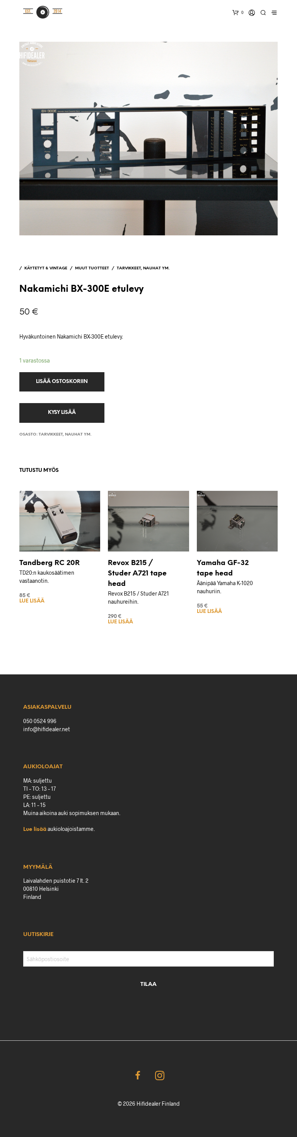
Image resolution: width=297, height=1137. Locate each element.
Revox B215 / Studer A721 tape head (137, 574)
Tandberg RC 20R (49, 563)
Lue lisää (31, 601)
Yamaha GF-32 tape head (223, 568)
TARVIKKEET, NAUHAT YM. (143, 268)
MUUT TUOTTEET (92, 268)
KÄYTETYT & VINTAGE (45, 268)
